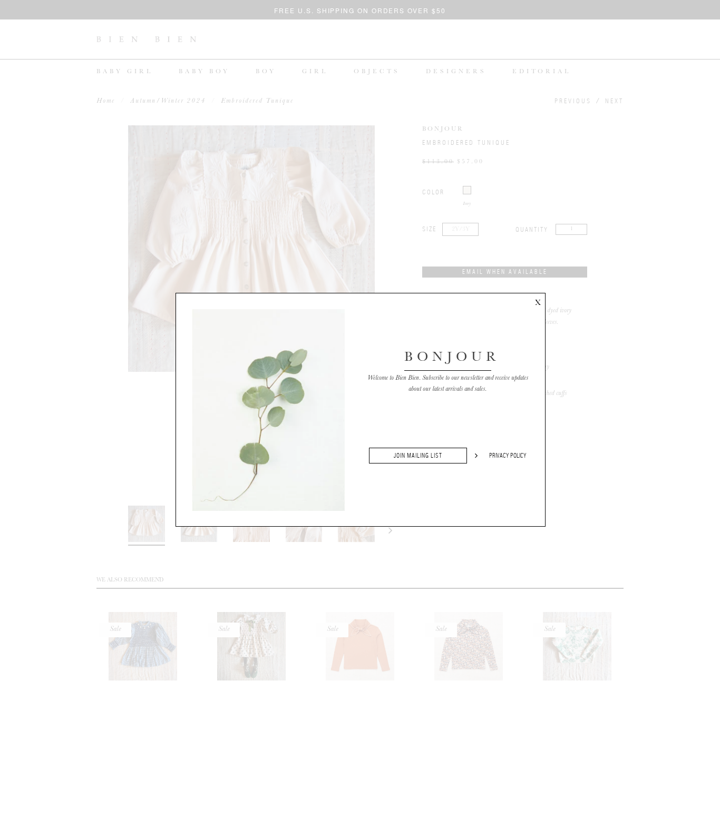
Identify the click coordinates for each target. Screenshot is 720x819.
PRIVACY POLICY (508, 455)
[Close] (537, 300)
